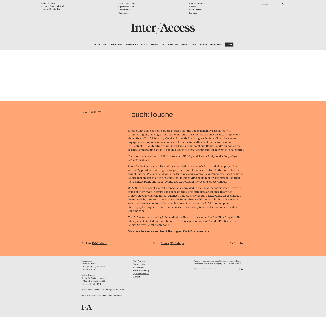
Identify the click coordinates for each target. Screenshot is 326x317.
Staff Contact (195, 10)
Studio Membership (126, 4)
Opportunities (124, 10)
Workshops (177, 243)
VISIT (105, 45)
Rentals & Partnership (198, 4)
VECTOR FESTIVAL (169, 45)
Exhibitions (116, 45)
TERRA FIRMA (216, 45)
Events (165, 243)
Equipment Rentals (141, 274)
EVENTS (154, 45)
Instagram (193, 13)
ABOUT (96, 45)
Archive (203, 45)
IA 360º (193, 45)
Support (192, 7)
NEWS (184, 45)
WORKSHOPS (131, 45)
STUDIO (144, 45)
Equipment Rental (126, 7)
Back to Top (237, 243)
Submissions (124, 13)
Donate (229, 44)
